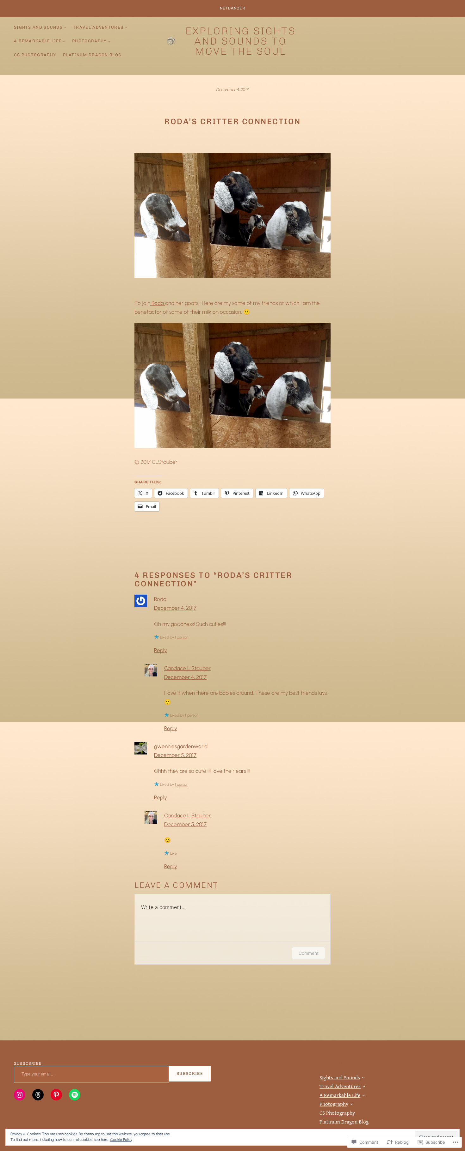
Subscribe (190, 1073)
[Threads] (38, 1094)
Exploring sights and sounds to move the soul (240, 41)
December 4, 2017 (175, 608)
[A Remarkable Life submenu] (64, 41)
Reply (160, 650)
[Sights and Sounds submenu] (65, 27)
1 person (181, 637)
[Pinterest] (56, 1094)
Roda (157, 303)
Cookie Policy (121, 1139)
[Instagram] (19, 1094)
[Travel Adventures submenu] (126, 27)
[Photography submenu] (109, 41)
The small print (338, 1063)
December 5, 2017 (175, 755)
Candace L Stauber (187, 668)
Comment (309, 953)
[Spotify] (74, 1094)
